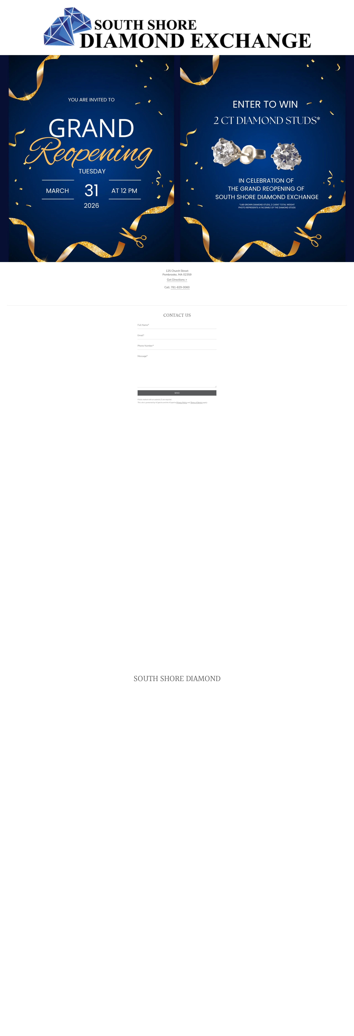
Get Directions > (177, 280)
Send (177, 393)
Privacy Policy (181, 402)
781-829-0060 (180, 287)
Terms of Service (197, 402)
